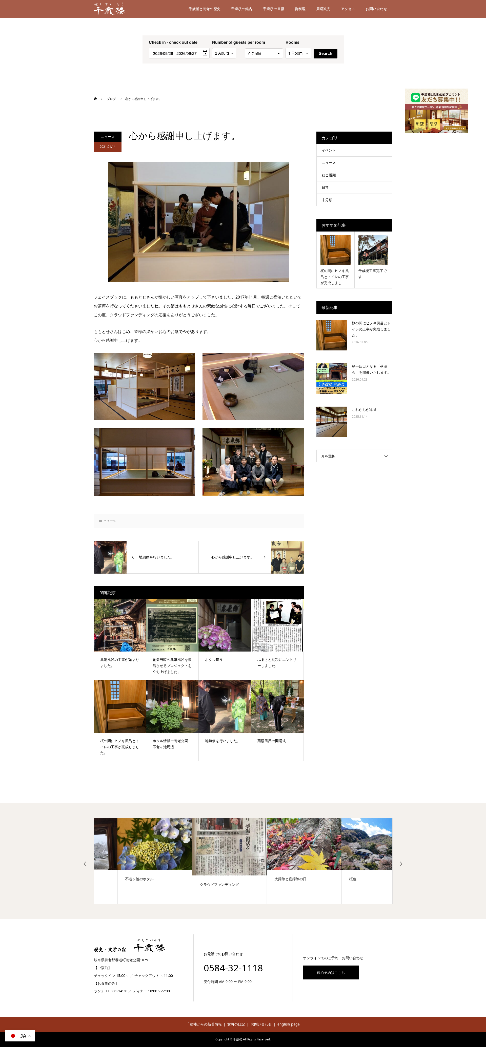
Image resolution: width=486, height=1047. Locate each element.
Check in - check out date (173, 42)
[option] (131, 861)
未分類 (327, 199)
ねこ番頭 (329, 175)
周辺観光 (323, 8)
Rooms (292, 42)
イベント (329, 150)
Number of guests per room (227, 42)
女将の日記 (236, 1024)
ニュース (107, 136)
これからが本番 (364, 409)
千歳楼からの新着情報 (204, 1024)
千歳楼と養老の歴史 (204, 8)
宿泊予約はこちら (331, 972)
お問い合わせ (376, 8)
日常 (325, 187)
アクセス (348, 8)
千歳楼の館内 (241, 8)
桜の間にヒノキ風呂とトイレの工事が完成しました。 (371, 329)
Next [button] (400, 863)
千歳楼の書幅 (273, 8)
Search (325, 53)
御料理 (300, 8)
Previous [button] (85, 863)
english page (288, 1024)
